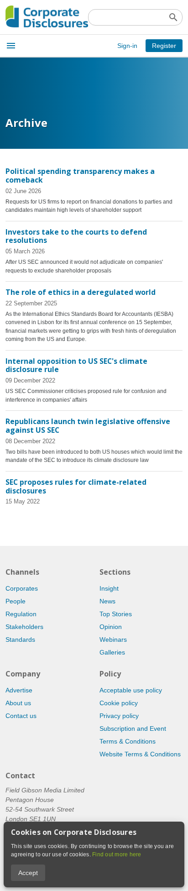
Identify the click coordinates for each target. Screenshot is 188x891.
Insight (109, 588)
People (15, 601)
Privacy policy (119, 715)
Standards (20, 639)
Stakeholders (24, 626)
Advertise (18, 690)
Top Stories (115, 614)
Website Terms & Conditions (140, 754)
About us (18, 703)
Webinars (113, 639)
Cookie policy (118, 703)
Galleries (112, 652)
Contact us (21, 715)
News (107, 601)
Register (164, 45)
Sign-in (127, 45)
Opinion (110, 626)
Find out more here (116, 854)
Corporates (21, 588)
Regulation (21, 614)
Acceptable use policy (130, 690)
